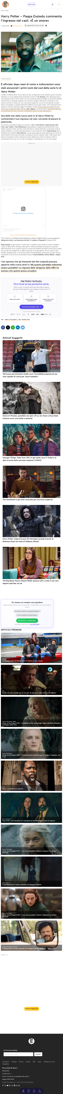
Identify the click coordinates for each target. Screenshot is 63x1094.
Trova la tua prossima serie (31, 307)
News (6, 10)
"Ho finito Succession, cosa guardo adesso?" (27, 611)
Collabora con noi (49, 1062)
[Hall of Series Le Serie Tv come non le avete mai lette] (5, 4)
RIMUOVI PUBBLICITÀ (31, 181)
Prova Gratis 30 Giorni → (10, 1068)
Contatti (14, 1062)
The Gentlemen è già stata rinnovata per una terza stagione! (28, 499)
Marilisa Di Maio (17, 26)
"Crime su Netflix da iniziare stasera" (27, 615)
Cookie (28, 1062)
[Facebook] (3, 327)
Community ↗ (6, 1073)
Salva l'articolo (6, 79)
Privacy (21, 1062)
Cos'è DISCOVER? (35, 624)
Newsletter (5, 1071)
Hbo (20, 319)
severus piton (26, 319)
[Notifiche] (52, 4)
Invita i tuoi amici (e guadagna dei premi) (15, 1076)
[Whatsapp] (13, 327)
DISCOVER (31, 4)
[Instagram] (10, 1085)
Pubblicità (6, 1064)
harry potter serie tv (11, 319)
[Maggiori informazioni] (46, 25)
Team (39, 1062)
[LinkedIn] (18, 327)
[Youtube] (7, 1085)
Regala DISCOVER (8, 1079)
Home (2, 10)
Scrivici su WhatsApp (28, 620)
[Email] (23, 327)
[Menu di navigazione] (59, 4)
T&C (34, 1062)
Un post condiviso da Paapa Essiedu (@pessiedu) (23, 234)
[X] (8, 327)
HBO (32, 125)
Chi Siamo (6, 1062)
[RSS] (19, 1085)
